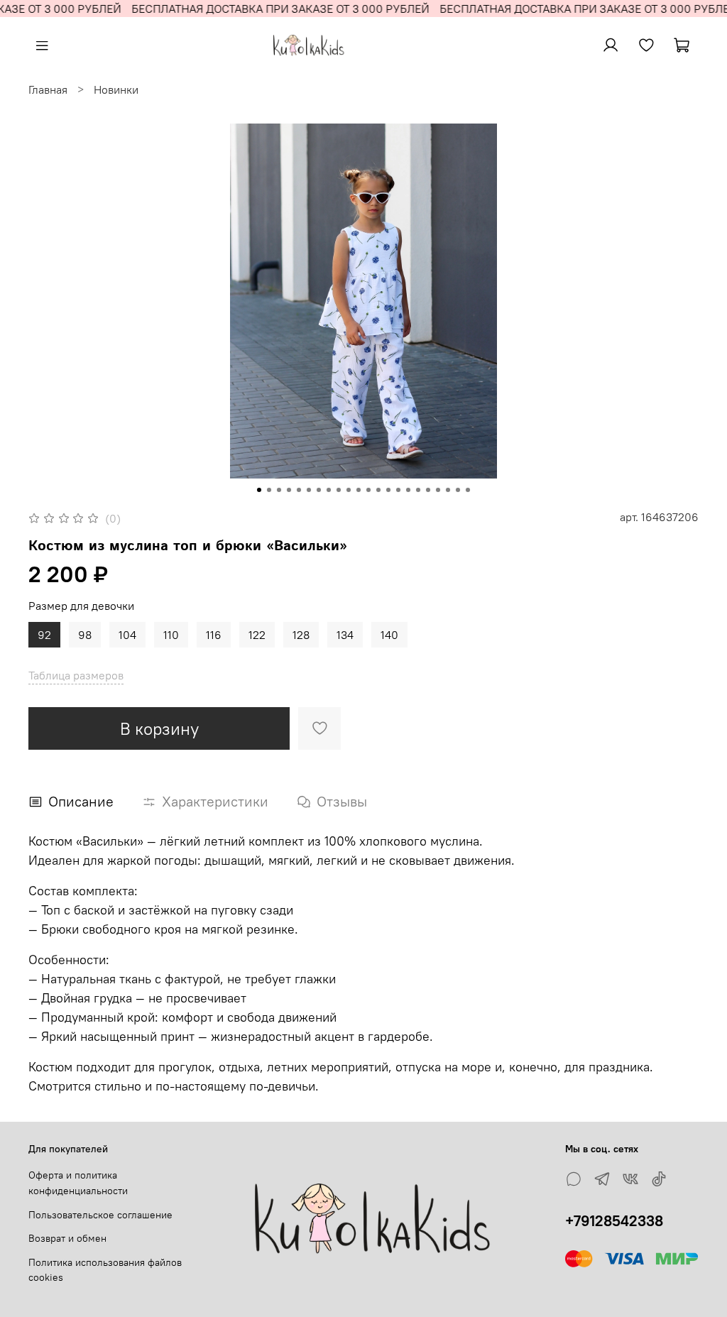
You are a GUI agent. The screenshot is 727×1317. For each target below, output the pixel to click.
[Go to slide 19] (438, 490)
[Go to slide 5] (299, 490)
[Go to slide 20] (448, 490)
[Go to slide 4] (289, 490)
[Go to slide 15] (398, 490)
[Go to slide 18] (428, 490)
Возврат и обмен (67, 1238)
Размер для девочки (81, 606)
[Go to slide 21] (458, 490)
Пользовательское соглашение (100, 1214)
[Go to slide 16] (408, 490)
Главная (47, 89)
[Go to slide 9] (339, 490)
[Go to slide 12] (368, 490)
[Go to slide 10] (348, 490)
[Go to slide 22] (468, 490)
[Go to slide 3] (279, 490)
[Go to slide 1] (259, 490)
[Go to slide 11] (358, 490)
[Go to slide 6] (309, 490)
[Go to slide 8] (329, 490)
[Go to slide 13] (378, 490)
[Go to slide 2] (269, 490)
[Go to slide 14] (388, 490)
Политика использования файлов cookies (105, 1270)
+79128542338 (614, 1220)
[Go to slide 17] (418, 490)
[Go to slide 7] (319, 490)
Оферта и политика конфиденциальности (78, 1183)
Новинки (116, 89)
